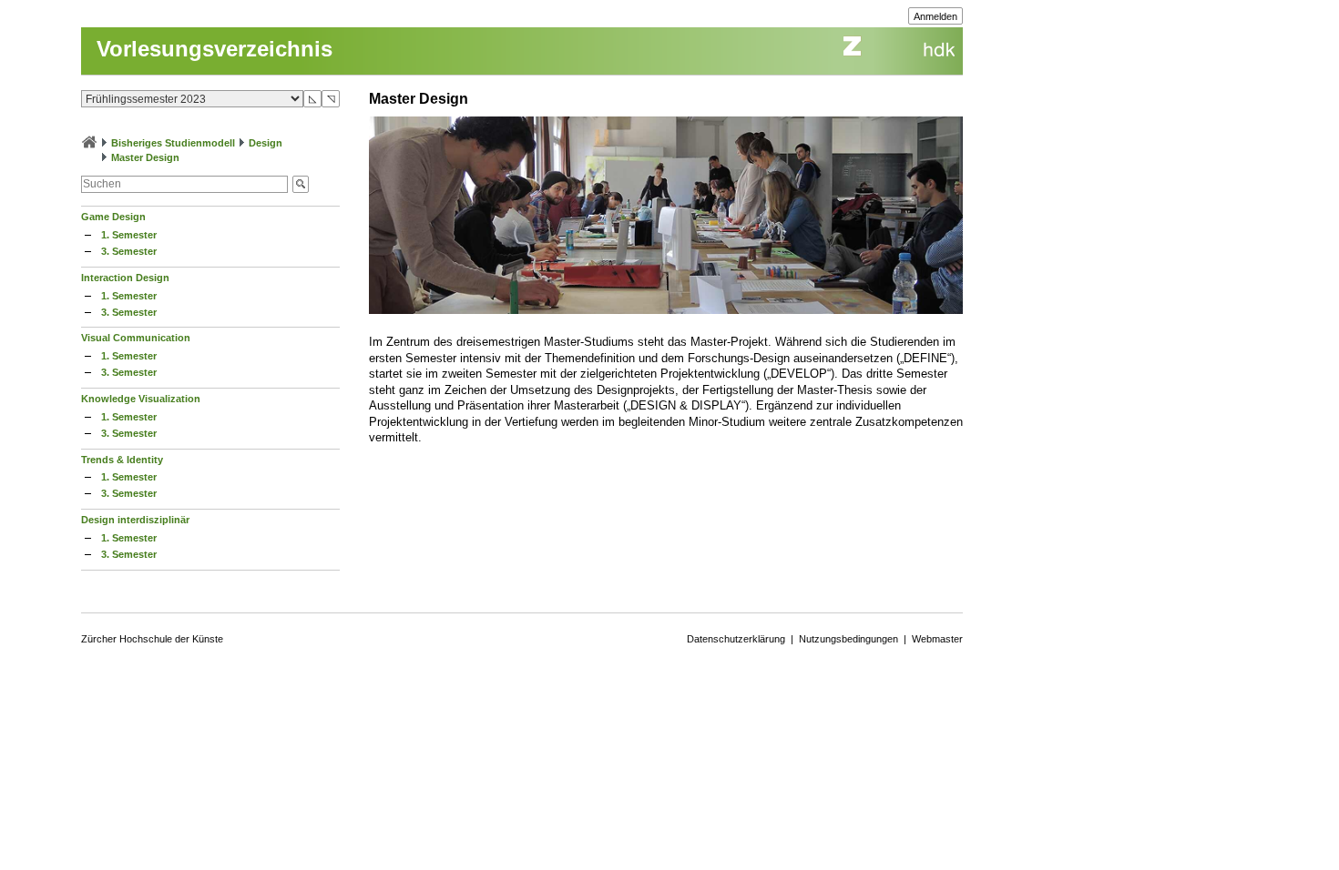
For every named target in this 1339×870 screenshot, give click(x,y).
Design (265, 142)
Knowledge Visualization (140, 398)
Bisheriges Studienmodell (173, 142)
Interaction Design (125, 277)
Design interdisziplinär (135, 519)
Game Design (113, 216)
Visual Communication (135, 337)
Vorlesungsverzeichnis (214, 48)
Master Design (145, 157)
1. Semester (129, 234)
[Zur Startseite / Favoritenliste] (89, 142)
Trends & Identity (122, 459)
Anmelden (935, 16)
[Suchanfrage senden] (300, 184)
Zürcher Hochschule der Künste (152, 638)
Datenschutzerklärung (736, 638)
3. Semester (129, 251)
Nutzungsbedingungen (848, 638)
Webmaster (937, 638)
